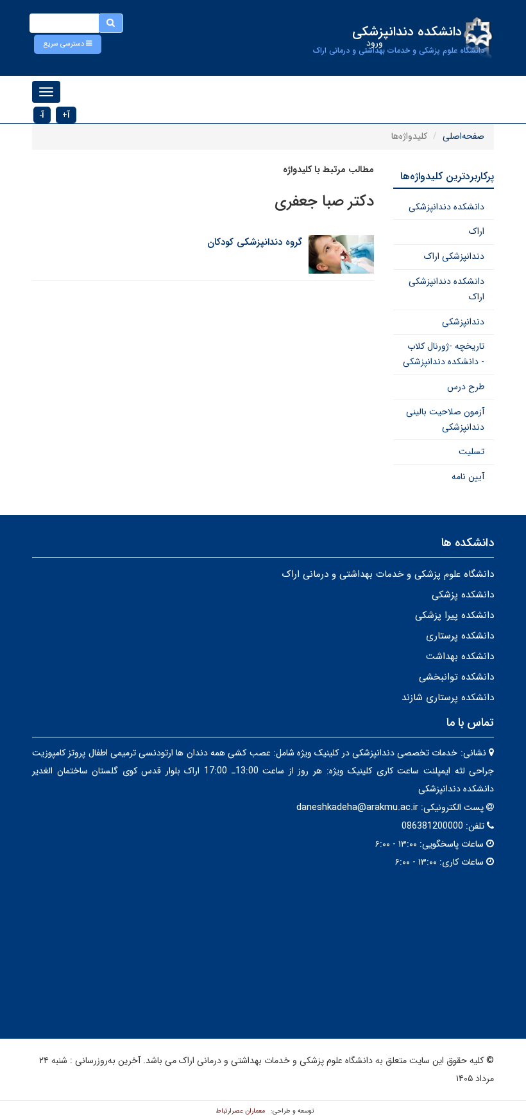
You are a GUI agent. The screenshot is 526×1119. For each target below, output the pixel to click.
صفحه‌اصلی (463, 136)
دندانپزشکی (463, 322)
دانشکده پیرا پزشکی (454, 615)
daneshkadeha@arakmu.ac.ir (357, 807)
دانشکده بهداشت (460, 656)
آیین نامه (468, 477)
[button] (67, 44)
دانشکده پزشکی (463, 595)
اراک (476, 231)
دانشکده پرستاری (460, 636)
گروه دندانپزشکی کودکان (254, 242)
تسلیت (471, 452)
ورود (374, 43)
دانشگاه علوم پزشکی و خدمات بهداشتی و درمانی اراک (388, 574)
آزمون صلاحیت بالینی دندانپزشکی (445, 419)
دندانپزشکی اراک (454, 256)
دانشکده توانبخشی (456, 677)
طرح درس (465, 387)
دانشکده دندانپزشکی (446, 207)
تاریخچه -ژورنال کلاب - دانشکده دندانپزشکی (443, 354)
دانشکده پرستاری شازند (448, 697)
